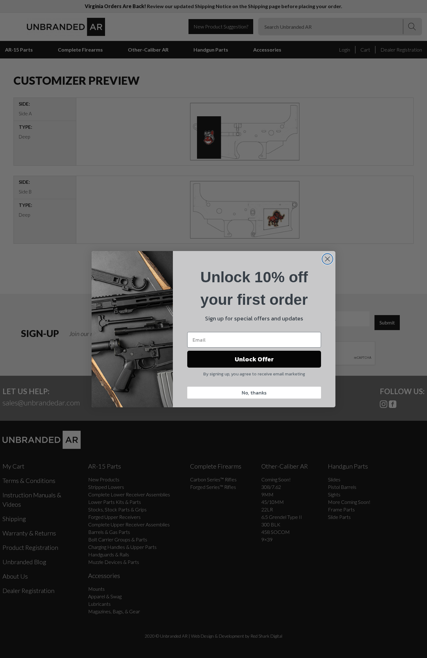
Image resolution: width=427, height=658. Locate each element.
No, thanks (254, 392)
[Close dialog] (327, 259)
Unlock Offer (254, 359)
